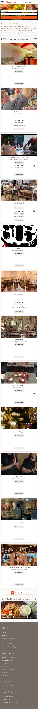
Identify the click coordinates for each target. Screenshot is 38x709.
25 (28, 593)
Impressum (5, 641)
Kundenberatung (7, 660)
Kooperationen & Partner (9, 686)
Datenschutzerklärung (8, 644)
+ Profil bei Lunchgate (8, 669)
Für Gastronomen (27, 2)
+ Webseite (5, 675)
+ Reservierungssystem (9, 666)
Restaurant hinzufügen (8, 657)
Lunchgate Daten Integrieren (10, 702)
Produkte (4, 663)
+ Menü (4, 672)
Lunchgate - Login (7, 696)
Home (4, 632)
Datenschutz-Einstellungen (9, 647)
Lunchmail (5, 635)
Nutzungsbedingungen (8, 638)
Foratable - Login (7, 699)
